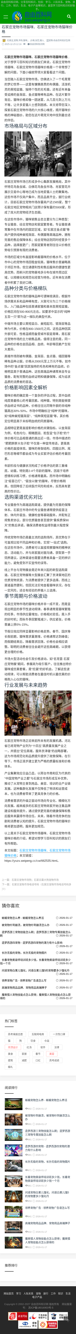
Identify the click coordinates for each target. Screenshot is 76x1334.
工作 (53, 1293)
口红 (38, 1060)
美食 (10, 1053)
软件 (42, 1047)
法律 (56, 1047)
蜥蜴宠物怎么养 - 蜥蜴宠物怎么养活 (23, 917)
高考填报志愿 (15, 1034)
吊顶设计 (13, 1047)
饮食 (33, 1040)
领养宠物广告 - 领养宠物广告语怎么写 (24, 980)
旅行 (45, 1293)
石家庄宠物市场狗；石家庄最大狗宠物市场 (35, 879)
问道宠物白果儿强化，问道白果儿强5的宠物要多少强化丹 (35, 970)
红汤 (29, 1047)
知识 (60, 1293)
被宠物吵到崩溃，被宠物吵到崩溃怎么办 (25, 924)
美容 (51, 1053)
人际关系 (28, 1293)
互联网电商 (38, 1034)
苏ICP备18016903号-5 (40, 1307)
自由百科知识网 (33, 21)
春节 (38, 1053)
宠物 (38, 1293)
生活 (68, 1293)
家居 (24, 1053)
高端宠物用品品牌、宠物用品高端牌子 (24, 987)
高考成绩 (54, 1060)
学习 (18, 1293)
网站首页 (9, 1293)
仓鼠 (46, 1040)
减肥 (24, 1060)
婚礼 (10, 1067)
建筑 (10, 1060)
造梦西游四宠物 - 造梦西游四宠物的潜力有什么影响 (32, 942)
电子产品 (37, 1297)
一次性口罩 (59, 1034)
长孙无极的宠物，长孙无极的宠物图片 (24, 952)
